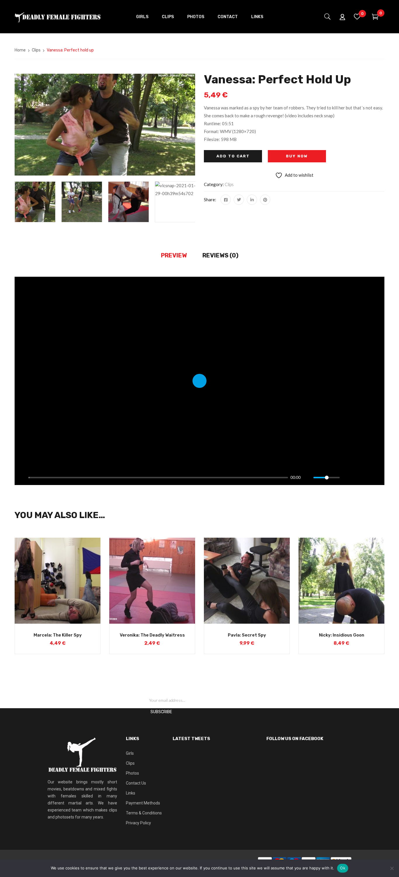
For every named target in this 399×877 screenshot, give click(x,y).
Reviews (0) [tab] (220, 255)
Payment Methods (143, 803)
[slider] (158, 477)
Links (130, 793)
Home (20, 50)
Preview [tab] (174, 255)
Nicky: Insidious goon (341, 635)
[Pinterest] (265, 200)
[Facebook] (226, 200)
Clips (36, 50)
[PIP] (356, 477)
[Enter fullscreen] (376, 477)
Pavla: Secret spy (247, 635)
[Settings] (346, 477)
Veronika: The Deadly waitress (152, 635)
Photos (132, 773)
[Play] (22, 477)
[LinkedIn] (252, 200)
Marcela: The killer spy (58, 635)
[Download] (367, 477)
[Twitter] (239, 200)
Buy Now (297, 156)
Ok (342, 868)
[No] (392, 868)
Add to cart (233, 156)
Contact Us (136, 783)
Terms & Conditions (144, 813)
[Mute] (307, 477)
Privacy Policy (138, 823)
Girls (130, 753)
